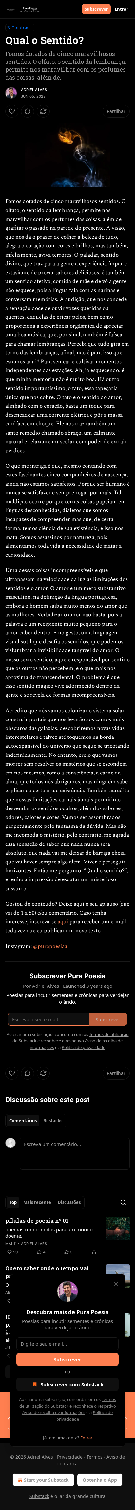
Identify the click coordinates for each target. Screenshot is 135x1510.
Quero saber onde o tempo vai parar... (47, 1272)
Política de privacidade (83, 1047)
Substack (39, 1496)
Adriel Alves (34, 89)
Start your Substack (46, 1480)
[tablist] (35, 1120)
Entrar (121, 9)
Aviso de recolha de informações (53, 1412)
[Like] (11, 111)
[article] (67, 1236)
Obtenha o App (100, 1480)
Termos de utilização (109, 1034)
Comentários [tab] (23, 1121)
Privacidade (70, 1457)
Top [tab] (13, 1202)
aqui (63, 921)
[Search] (123, 1202)
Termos (95, 1457)
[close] (116, 1283)
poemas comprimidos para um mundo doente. (49, 1232)
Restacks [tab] (52, 1121)
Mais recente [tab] (37, 1202)
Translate (20, 27)
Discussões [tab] (69, 1202)
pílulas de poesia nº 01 (37, 1220)
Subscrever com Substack (72, 1384)
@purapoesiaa (50, 946)
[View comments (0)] (27, 111)
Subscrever (96, 9)
